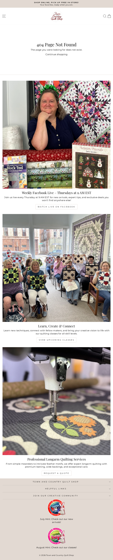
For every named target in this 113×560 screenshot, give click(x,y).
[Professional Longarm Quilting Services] (56, 401)
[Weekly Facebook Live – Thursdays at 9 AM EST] (56, 135)
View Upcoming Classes (56, 340)
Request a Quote (56, 473)
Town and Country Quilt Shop (56, 482)
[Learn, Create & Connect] (56, 268)
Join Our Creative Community (55, 496)
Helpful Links (56, 489)
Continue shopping (56, 54)
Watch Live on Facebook (56, 207)
